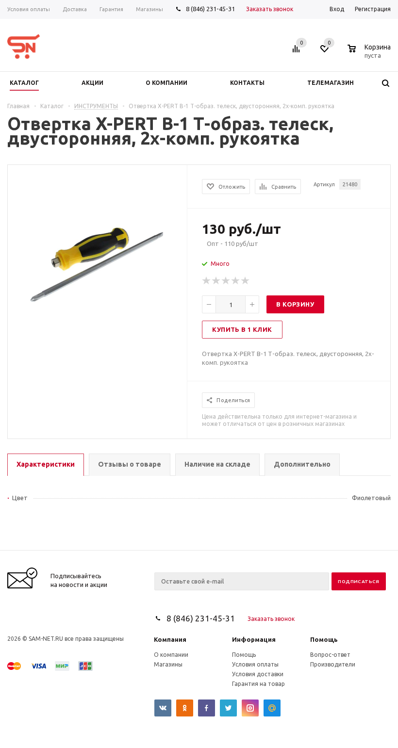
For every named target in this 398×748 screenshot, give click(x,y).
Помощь (324, 639)
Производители (332, 664)
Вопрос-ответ (330, 654)
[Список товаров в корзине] (370, 54)
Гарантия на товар (258, 684)
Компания (170, 639)
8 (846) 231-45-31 (210, 8)
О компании (171, 654)
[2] (216, 281)
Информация (254, 639)
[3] (226, 281)
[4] (236, 281)
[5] (245, 281)
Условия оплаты (255, 664)
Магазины (168, 664)
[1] (207, 281)
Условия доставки (257, 674)
